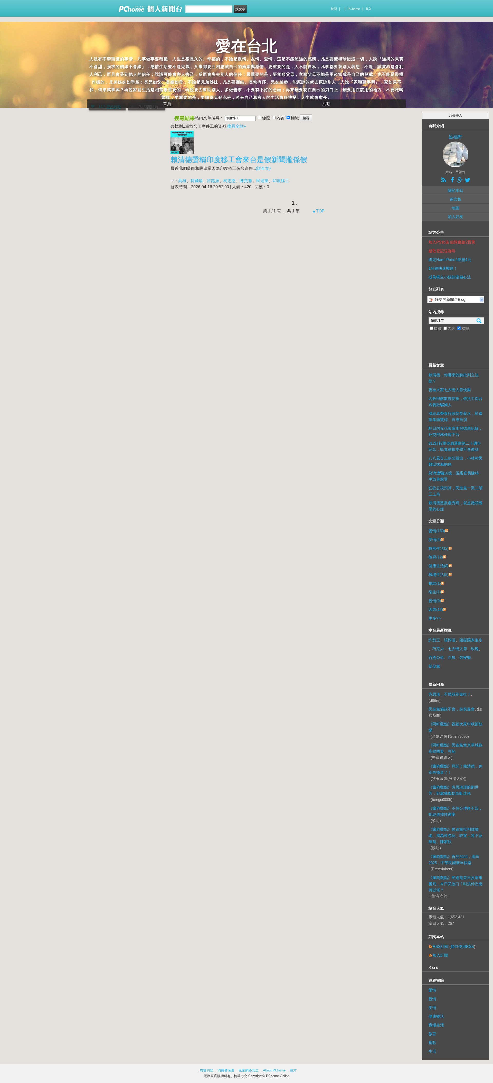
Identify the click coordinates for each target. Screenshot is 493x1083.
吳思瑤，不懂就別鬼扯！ (450, 694)
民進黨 (262, 181)
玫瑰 (475, 649)
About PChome (274, 1070)
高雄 (182, 181)
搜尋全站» (236, 126)
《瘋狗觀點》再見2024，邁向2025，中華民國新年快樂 (454, 859)
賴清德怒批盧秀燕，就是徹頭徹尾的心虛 (455, 506)
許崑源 (213, 181)
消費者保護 (225, 1070)
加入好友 (455, 216)
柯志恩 (229, 181)
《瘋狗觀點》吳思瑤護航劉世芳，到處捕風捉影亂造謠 (454, 790)
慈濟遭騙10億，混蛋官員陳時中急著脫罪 (454, 476)
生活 (432, 1051)
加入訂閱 (440, 955)
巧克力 (438, 649)
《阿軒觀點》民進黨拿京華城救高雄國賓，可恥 (455, 748)
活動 (326, 103)
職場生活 (436, 1025)
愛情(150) (437, 531)
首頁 (167, 103)
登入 (368, 9)
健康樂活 (436, 1016)
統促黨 (434, 666)
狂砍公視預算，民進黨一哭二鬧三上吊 (455, 491)
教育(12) (436, 557)
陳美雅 (246, 181)
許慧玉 (434, 640)
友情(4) (435, 539)
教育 (432, 1034)
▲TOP (318, 211)
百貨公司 (436, 657)
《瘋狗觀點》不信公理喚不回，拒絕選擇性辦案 (455, 811)
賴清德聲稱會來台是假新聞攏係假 (238, 160)
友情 (432, 1007)
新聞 (334, 9)
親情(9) (435, 601)
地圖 (455, 208)
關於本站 (455, 190)
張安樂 (465, 657)
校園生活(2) (439, 548)
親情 (432, 999)
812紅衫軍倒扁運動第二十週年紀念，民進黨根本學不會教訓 (455, 446)
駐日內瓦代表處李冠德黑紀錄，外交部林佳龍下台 (455, 431)
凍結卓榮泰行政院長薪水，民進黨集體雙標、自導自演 (455, 416)
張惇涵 (450, 640)
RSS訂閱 (440, 946)
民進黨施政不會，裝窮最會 (452, 709)
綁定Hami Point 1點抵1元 (450, 259)
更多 (435, 618)
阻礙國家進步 (470, 640)
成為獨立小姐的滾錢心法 (450, 277)
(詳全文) (263, 168)
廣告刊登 (206, 1070)
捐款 (432, 1042)
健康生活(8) (439, 566)
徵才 (293, 1070)
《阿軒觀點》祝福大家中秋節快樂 (455, 727)
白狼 (452, 657)
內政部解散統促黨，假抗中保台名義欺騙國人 (455, 401)
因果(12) (436, 609)
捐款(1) (435, 583)
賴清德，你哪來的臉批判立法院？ (454, 378)
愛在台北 (246, 46)
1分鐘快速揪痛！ (443, 268)
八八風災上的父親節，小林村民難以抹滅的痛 (455, 461)
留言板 (455, 199)
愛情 (432, 990)
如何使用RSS (462, 946)
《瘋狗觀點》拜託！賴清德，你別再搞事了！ (455, 769)
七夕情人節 (457, 649)
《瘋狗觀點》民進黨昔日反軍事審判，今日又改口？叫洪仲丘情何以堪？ (455, 883)
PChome (354, 9)
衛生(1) (435, 592)
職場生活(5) (439, 574)
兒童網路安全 (249, 1070)
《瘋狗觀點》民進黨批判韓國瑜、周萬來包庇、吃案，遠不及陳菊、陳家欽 (455, 835)
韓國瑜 (197, 181)
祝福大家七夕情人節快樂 (450, 390)
